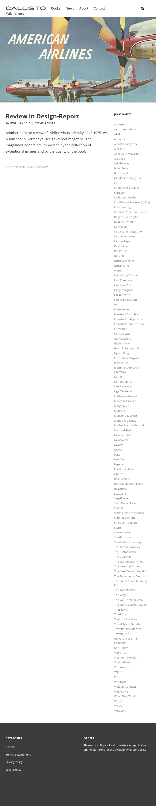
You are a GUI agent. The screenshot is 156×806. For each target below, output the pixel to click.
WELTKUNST (122, 691)
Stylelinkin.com (123, 537)
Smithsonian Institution (129, 513)
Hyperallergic (122, 353)
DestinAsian (121, 246)
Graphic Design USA (127, 348)
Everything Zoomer (126, 275)
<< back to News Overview (27, 167)
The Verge (120, 595)
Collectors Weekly (125, 197)
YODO (118, 706)
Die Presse (120, 251)
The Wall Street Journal (128, 600)
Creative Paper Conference (131, 212)
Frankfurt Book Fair (126, 314)
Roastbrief (120, 488)
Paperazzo (120, 464)
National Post (122, 430)
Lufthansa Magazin (126, 396)
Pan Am (119, 459)
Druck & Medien (124, 261)
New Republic (123, 435)
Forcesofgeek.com (125, 299)
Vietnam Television (126, 657)
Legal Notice (13, 769)
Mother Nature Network (129, 425)
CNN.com (120, 192)
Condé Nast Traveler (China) (132, 202)
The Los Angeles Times (128, 561)
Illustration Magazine (127, 358)
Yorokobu (120, 711)
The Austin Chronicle (127, 547)
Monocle (119, 411)
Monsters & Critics (126, 415)
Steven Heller (122, 532)
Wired (118, 701)
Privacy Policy (14, 762)
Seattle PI (120, 493)
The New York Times (127, 566)
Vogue (118, 672)
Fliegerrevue (122, 295)
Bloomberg (121, 168)
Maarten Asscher (125, 401)
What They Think (124, 696)
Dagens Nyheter (124, 222)
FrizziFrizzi (120, 329)
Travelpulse (121, 634)
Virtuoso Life (122, 667)
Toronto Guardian (125, 619)
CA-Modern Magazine (128, 178)
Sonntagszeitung (124, 518)
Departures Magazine (128, 231)
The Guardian (123, 556)
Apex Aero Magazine (127, 153)
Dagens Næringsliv (126, 217)
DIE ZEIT (119, 256)
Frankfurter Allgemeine (129, 319)
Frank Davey (122, 309)
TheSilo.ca (120, 609)
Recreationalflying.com (128, 484)
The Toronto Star (124, 590)
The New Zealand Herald (130, 571)
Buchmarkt (121, 173)
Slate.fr (118, 508)
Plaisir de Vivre (123, 469)
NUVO (118, 449)
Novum (118, 445)
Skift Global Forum (126, 503)
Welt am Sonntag (125, 686)
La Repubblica (123, 381)
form (117, 304)
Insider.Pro (121, 363)
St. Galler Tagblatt (125, 522)
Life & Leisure (122, 386)
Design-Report (44, 123)
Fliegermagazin (124, 290)
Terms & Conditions (18, 754)
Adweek (119, 124)
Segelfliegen (122, 498)
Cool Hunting (122, 207)
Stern (117, 527)
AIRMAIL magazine (126, 144)
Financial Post (123, 285)
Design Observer (124, 236)
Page (117, 454)
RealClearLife (122, 479)
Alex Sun (119, 149)
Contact (10, 747)
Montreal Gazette (125, 420)
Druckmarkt (121, 265)
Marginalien (122, 406)
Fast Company (123, 280)
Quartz (118, 474)
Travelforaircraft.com (127, 629)
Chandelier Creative (126, 188)
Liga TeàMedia (123, 391)
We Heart (120, 682)
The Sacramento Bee (127, 576)
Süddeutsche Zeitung (127, 542)
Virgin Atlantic (123, 662)
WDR (117, 677)
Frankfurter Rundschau (129, 324)
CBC (116, 183)
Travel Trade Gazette (127, 624)
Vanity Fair (120, 652)
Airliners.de (121, 139)
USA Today (121, 648)
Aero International (125, 129)
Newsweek (121, 440)
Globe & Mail (122, 343)
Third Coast (121, 614)
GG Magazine (122, 338)
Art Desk (119, 158)
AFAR (117, 134)
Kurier (118, 376)
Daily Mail (120, 226)
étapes (118, 270)
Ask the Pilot (122, 163)
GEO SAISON (122, 334)
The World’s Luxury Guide (130, 604)
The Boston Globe (125, 552)
